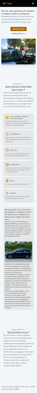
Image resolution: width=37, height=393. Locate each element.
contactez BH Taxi (22, 301)
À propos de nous (18, 33)
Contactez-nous (18, 29)
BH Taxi (7, 3)
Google (16, 389)
